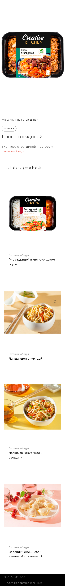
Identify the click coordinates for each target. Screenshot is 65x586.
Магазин (7, 119)
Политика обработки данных (23, 582)
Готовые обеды (13, 151)
